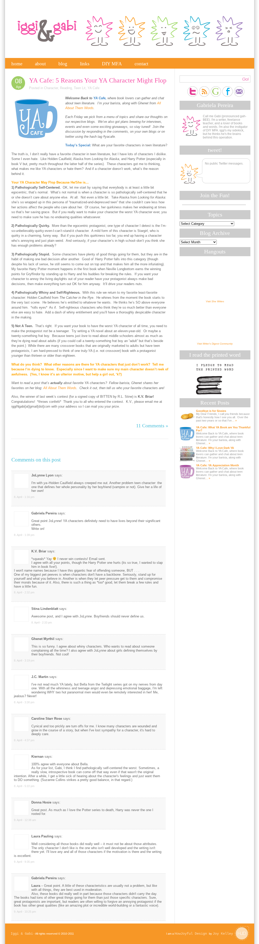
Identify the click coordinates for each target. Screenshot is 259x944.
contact (141, 63)
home (16, 63)
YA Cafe (93, 88)
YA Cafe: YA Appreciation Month (217, 465)
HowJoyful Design (192, 934)
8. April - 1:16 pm (24, 496)
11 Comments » (152, 425)
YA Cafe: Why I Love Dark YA (215, 447)
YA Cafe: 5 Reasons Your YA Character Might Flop (97, 80)
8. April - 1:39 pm (24, 534)
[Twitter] (192, 88)
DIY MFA (112, 63)
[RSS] (204, 88)
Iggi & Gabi (22, 934)
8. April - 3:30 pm (24, 702)
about (40, 63)
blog (62, 63)
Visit (215, 301)
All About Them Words (59, 388)
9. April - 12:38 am (25, 819)
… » (234, 420)
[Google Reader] (215, 88)
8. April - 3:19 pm (24, 660)
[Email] (239, 88)
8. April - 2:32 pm (24, 592)
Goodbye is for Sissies (211, 410)
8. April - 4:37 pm (24, 740)
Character (51, 88)
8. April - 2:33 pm (41, 622)
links (84, 63)
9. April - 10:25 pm (25, 911)
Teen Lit (79, 88)
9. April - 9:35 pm (24, 861)
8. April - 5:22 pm (24, 786)
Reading (66, 88)
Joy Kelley (223, 934)
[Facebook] (227, 88)
